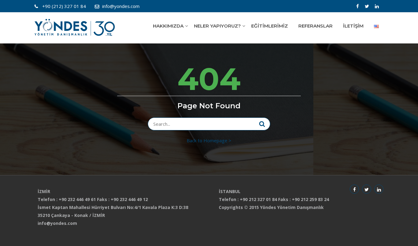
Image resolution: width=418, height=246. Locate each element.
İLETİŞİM (353, 26)
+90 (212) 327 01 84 (64, 6)
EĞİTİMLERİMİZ (269, 26)
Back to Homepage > (209, 140)
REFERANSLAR (315, 26)
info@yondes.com (121, 6)
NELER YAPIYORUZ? (217, 26)
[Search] (262, 123)
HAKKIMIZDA (168, 26)
